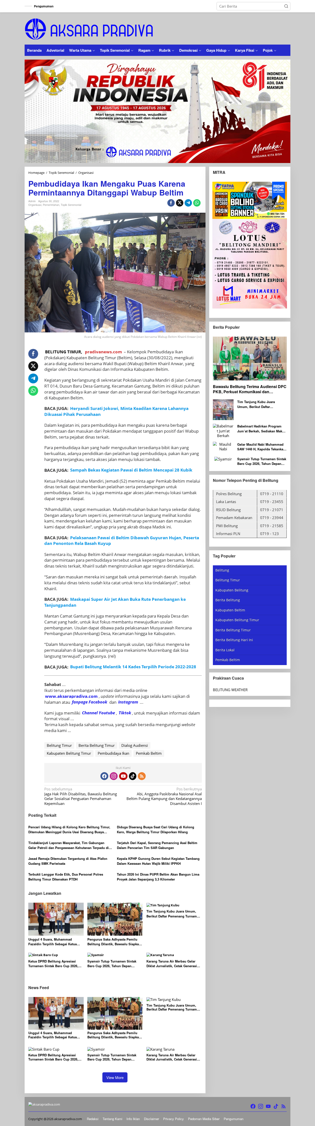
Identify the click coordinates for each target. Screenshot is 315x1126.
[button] (286, 6)
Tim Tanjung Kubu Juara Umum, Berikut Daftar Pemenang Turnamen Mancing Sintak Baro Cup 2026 (173, 913)
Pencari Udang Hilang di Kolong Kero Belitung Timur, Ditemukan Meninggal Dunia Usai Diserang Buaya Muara (69, 829)
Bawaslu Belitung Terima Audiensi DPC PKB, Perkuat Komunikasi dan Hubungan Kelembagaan (249, 389)
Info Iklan (133, 1118)
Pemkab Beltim (149, 753)
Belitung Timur (59, 745)
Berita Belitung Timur (97, 745)
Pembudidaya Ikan (113, 753)
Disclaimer (151, 1118)
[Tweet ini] (179, 203)
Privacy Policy (173, 1118)
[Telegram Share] (188, 203)
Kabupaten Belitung (231, 589)
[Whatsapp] (197, 203)
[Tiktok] (132, 776)
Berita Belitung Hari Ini (234, 639)
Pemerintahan (51, 205)
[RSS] (142, 776)
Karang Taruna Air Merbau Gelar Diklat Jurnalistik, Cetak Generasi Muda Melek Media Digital (171, 963)
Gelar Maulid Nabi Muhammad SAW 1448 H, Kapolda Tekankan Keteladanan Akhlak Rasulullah (261, 446)
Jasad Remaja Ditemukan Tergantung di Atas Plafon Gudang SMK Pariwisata (67, 861)
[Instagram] (114, 776)
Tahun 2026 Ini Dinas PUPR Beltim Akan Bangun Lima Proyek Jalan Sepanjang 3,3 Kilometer (158, 876)
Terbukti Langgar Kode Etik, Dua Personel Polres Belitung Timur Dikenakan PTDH (65, 876)
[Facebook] (104, 776)
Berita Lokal (225, 649)
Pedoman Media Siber (204, 1118)
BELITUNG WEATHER (230, 689)
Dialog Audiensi (134, 745)
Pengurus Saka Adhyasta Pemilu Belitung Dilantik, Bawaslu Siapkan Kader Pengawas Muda (114, 941)
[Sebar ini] (171, 203)
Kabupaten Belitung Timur (69, 753)
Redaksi (92, 1118)
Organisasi (34, 205)
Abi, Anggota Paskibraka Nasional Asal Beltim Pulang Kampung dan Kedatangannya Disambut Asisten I (164, 796)
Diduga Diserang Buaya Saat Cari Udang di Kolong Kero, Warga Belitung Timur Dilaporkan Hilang (155, 829)
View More (115, 1077)
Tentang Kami (112, 1118)
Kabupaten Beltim (230, 609)
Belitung (222, 570)
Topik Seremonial (71, 205)
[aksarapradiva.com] (89, 28)
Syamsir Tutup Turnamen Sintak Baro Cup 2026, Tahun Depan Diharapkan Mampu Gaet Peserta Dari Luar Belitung (112, 963)
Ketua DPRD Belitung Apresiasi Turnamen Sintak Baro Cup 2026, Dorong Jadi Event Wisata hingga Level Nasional (53, 963)
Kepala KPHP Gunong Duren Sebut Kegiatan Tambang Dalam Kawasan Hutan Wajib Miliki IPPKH (158, 861)
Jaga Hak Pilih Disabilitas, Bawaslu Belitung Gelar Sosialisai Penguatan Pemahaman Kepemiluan (80, 796)
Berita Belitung (227, 600)
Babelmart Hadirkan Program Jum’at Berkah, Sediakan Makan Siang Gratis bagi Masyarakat (261, 428)
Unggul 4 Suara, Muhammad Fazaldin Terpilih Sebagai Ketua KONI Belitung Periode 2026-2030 (53, 941)
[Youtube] (123, 776)
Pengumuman (233, 1118)
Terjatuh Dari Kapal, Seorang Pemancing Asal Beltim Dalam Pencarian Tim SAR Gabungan (157, 845)
